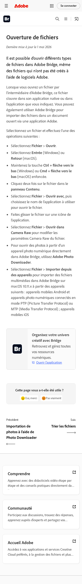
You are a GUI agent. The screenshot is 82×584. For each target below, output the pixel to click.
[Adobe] (21, 6)
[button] (51, 6)
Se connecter (69, 6)
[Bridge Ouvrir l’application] (76, 19)
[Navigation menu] (6, 6)
